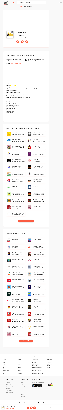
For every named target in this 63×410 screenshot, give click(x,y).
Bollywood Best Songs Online (40, 153)
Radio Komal (15, 246)
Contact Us (8, 384)
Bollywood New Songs (38, 193)
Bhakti (4, 364)
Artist (4, 362)
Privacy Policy (9, 390)
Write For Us (23, 396)
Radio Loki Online (16, 293)
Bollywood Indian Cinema (18, 213)
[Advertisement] (26, 20)
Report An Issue (24, 388)
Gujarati (19, 368)
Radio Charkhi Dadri (37, 179)
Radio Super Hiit (37, 239)
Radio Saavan (36, 266)
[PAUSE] (22, 41)
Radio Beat (49, 365)
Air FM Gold (36, 139)
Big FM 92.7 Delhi (16, 139)
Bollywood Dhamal (16, 199)
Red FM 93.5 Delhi (37, 313)
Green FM (14, 186)
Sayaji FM (35, 159)
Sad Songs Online (37, 319)
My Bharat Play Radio (17, 313)
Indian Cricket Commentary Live (41, 286)
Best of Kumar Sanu (35, 364)
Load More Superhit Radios (26, 220)
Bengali (19, 361)
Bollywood (4, 367)
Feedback (23, 391)
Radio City (49, 367)
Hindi (18, 371)
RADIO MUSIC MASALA (38, 293)
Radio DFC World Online (18, 259)
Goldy (48, 361)
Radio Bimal (36, 259)
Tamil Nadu (20, 87)
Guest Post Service (10, 392)
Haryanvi (19, 370)
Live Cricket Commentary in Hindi (20, 286)
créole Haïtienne (20, 364)
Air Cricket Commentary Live (19, 279)
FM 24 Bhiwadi (16, 179)
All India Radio (49, 359)
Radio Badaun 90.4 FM (17, 173)
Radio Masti (36, 173)
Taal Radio (35, 306)
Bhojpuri (19, 362)
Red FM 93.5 (15, 319)
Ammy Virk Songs (35, 359)
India (12, 87)
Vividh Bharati (36, 133)
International (20, 373)
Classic (4, 371)
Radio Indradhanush (17, 159)
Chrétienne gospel (6, 370)
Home (21, 6)
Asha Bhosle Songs (35, 361)
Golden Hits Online (16, 206)
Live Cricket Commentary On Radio (41, 279)
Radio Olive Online (16, 193)
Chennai (15, 87)
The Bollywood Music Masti (19, 326)
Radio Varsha (36, 146)
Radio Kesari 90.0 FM (38, 166)
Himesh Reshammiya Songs (37, 367)
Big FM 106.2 (36, 186)
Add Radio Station (25, 386)
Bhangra (4, 365)
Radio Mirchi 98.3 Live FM (18, 133)
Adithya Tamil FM (16, 273)
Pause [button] (22, 41)
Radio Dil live (15, 239)
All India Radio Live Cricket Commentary (42, 273)
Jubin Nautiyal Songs (36, 368)
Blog (22, 382)
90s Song (4, 359)
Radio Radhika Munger (17, 299)
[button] (13, 2)
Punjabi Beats (15, 266)
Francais (19, 367)
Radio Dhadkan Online (17, 253)
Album (4, 361)
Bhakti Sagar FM (16, 306)
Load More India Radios (26, 340)
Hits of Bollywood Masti (38, 199)
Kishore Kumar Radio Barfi (36, 370)
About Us (8, 382)
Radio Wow (35, 299)
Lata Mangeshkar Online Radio (19, 146)
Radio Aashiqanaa (16, 166)
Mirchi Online (49, 364)
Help (22, 384)
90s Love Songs (37, 206)
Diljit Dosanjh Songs (35, 365)
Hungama (49, 362)
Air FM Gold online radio (15, 63)
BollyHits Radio (16, 153)
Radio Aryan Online (37, 246)
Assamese (19, 359)
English (19, 365)
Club (3, 373)
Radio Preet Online (37, 253)
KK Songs (34, 371)
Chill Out (4, 368)
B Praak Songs (34, 362)
